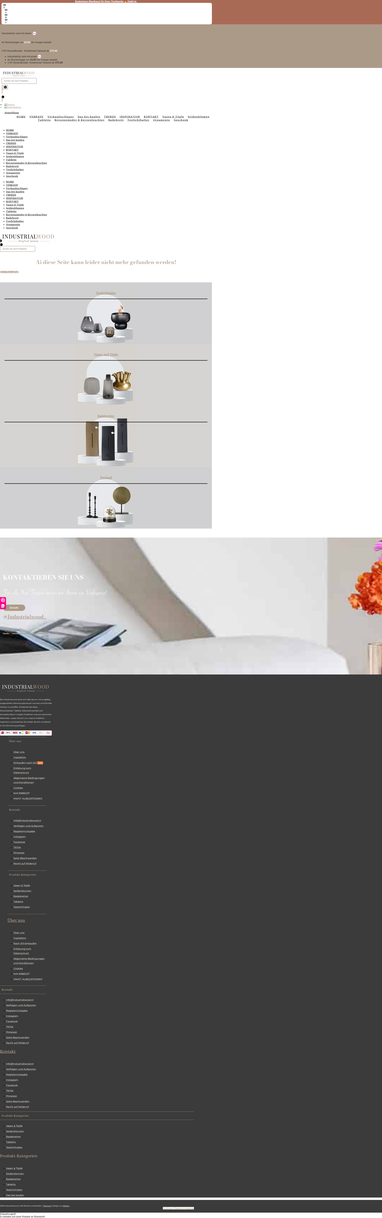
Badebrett (12, 166)
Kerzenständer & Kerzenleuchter (26, 163)
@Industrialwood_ (24, 616)
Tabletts (11, 159)
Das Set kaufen (15, 140)
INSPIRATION (14, 146)
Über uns (16, 920)
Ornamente (13, 173)
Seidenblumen (15, 156)
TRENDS (11, 143)
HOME (10, 130)
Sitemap (47, 1206)
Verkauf (106, 477)
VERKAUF (12, 133)
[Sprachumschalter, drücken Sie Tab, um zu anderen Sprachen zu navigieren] (9, 105)
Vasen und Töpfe (106, 354)
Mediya (66, 1206)
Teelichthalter (15, 169)
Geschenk (12, 176)
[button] (26, 741)
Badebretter (106, 416)
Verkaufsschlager (17, 136)
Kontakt (8, 1051)
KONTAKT (12, 150)
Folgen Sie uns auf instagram (31, 632)
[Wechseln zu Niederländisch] (13, 107)
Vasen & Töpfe (15, 153)
